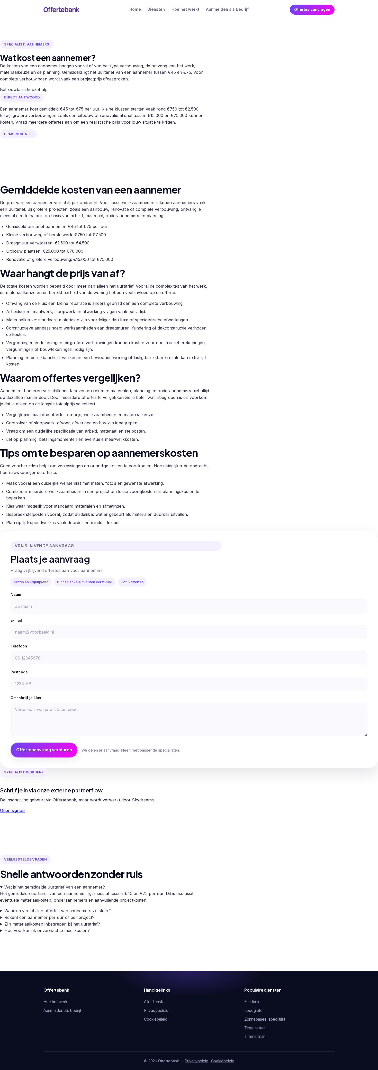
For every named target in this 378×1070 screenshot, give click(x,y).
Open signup (12, 810)
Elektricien (253, 1001)
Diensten (156, 9)
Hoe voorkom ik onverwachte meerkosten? (47, 930)
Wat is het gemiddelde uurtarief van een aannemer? (54, 887)
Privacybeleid (156, 1010)
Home (135, 9)
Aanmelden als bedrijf (227, 9)
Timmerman (254, 1036)
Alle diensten (155, 1001)
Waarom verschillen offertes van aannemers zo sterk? (57, 910)
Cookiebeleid (155, 1019)
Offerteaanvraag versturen (44, 749)
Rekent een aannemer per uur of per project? (49, 917)
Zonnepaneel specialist (264, 1019)
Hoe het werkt (185, 9)
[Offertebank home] (61, 9)
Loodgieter (254, 1010)
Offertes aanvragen (312, 9)
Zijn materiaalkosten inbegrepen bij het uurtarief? (52, 924)
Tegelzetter (254, 1028)
